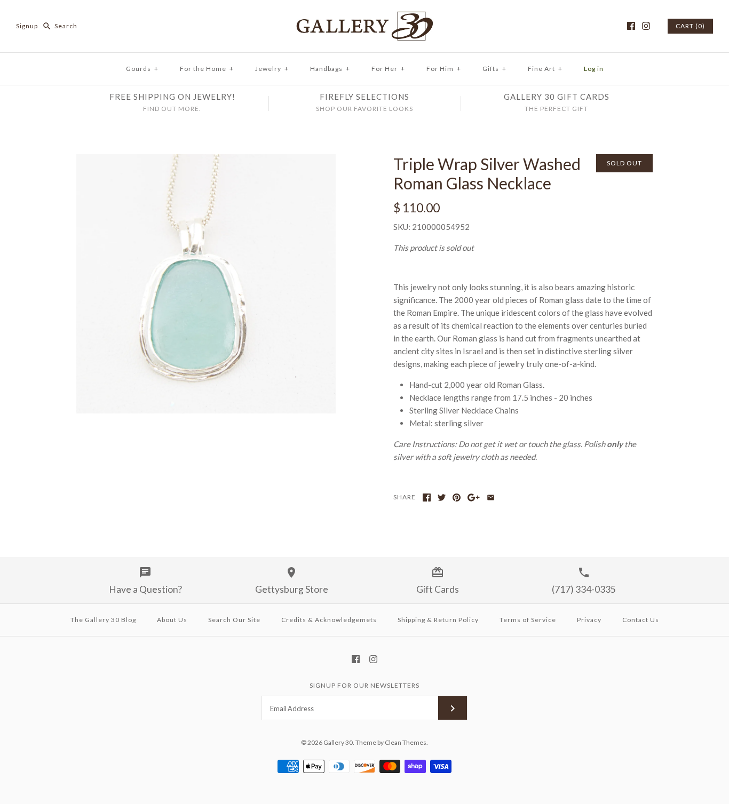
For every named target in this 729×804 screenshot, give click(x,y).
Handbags (330, 69)
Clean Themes (405, 742)
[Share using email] (491, 497)
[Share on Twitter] (442, 497)
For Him (443, 69)
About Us (172, 620)
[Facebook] (631, 26)
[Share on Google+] (473, 497)
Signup (27, 26)
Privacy (589, 620)
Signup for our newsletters (364, 685)
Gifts (494, 69)
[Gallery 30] (364, 17)
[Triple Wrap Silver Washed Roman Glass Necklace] (206, 160)
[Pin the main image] (457, 497)
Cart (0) (690, 26)
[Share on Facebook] (427, 497)
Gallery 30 (338, 742)
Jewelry (272, 69)
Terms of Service (528, 620)
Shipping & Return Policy (438, 620)
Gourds (142, 69)
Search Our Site (234, 620)
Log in (594, 69)
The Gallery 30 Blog (103, 620)
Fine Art (545, 69)
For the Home (207, 69)
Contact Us (640, 620)
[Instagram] (646, 26)
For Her (388, 69)
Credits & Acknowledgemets (329, 620)
